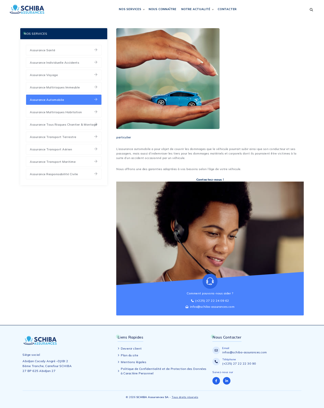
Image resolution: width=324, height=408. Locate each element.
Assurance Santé (42, 50)
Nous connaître (162, 9)
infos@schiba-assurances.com (212, 306)
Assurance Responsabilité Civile (54, 174)
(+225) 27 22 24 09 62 (212, 300)
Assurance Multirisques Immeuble (55, 87)
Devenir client (131, 348)
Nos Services (130, 9)
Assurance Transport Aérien (51, 149)
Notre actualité (195, 9)
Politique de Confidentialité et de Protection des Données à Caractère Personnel (163, 371)
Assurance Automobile (47, 100)
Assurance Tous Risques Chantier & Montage (63, 124)
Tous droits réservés (185, 397)
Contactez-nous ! (210, 179)
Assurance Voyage (44, 75)
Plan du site (129, 355)
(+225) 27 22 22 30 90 (239, 363)
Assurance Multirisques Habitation (56, 112)
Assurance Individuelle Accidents (54, 62)
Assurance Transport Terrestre (53, 137)
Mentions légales (133, 362)
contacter (227, 9)
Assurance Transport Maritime (53, 162)
